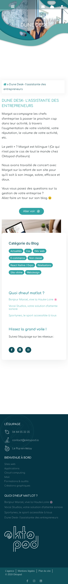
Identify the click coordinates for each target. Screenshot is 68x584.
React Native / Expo (21, 265)
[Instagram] (28, 350)
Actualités (16, 250)
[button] (12, 6)
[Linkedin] (20, 350)
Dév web (40, 250)
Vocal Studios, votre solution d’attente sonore (33, 507)
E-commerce (17, 257)
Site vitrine (16, 272)
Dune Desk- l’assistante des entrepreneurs (31, 517)
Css (28, 250)
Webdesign (33, 272)
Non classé (35, 257)
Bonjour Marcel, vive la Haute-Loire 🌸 (33, 299)
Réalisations (44, 265)
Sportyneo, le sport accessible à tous (32, 315)
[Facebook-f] (12, 350)
